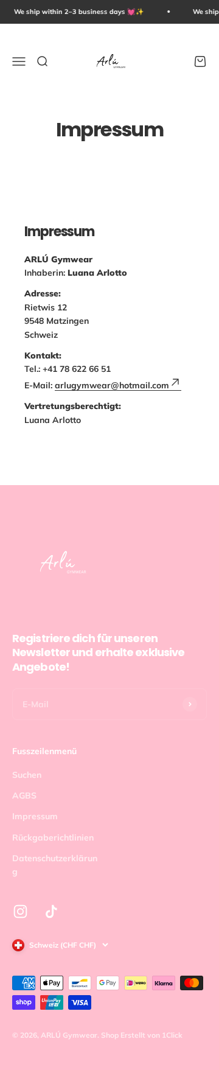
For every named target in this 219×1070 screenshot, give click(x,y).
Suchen (26, 774)
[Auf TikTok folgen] (51, 911)
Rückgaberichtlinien (53, 837)
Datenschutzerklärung (54, 865)
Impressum (35, 816)
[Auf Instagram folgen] (20, 911)
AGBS (24, 795)
